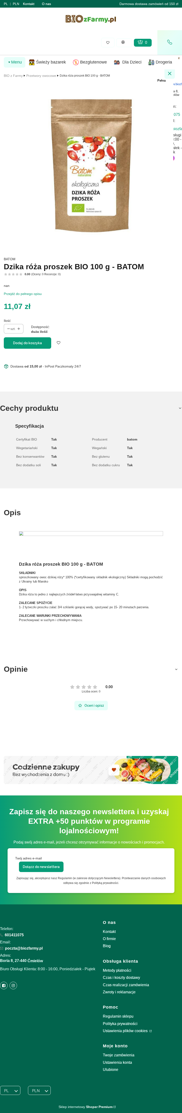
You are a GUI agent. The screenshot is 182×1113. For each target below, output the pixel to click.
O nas (46, 4)
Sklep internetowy (86, 1107)
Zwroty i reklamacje (119, 992)
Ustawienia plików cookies (126, 1031)
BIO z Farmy (13, 76)
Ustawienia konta (117, 1062)
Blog (107, 946)
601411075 (14, 935)
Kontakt (28, 4)
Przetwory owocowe (41, 76)
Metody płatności (117, 970)
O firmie (109, 939)
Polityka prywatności (120, 1024)
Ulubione (110, 1070)
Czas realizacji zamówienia (126, 985)
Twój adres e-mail (28, 858)
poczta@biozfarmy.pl (24, 948)
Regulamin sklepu (118, 1016)
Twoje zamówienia (118, 1055)
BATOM (9, 259)
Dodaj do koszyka (27, 343)
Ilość (7, 321)
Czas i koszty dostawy (121, 978)
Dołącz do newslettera (41, 867)
